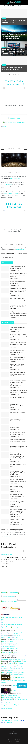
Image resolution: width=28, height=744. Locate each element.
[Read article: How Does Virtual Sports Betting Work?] (5, 466)
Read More (4, 566)
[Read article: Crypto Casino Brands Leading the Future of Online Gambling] (5, 300)
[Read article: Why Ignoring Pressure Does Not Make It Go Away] (5, 268)
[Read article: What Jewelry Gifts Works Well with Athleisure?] (5, 414)
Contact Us (16, 733)
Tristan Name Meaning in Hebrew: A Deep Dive (16, 420)
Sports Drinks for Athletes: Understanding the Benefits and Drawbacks (18, 487)
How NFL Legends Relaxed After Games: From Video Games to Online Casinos (18, 275)
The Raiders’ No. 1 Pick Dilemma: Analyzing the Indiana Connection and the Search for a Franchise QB (18, 291)
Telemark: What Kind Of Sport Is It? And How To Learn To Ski (18, 305)
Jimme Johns (6, 563)
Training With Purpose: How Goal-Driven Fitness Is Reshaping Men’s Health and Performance (18, 313)
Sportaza (9, 722)
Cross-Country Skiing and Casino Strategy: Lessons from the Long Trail (18, 335)
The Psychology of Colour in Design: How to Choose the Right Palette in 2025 (17, 521)
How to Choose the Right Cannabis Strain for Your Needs (18, 480)
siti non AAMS (14, 720)
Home (4, 732)
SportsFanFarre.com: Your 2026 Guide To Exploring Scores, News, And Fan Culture (13, 51)
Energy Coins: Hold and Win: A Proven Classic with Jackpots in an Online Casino (18, 374)
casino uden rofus (5, 720)
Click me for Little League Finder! (15, 235)
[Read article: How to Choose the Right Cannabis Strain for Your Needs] (5, 481)
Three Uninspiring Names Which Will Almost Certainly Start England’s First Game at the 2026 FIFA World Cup (18, 383)
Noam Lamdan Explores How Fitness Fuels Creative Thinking (18, 358)
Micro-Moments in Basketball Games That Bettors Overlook (17, 440)
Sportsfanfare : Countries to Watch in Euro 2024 (15, 5)
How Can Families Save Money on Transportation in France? (17, 433)
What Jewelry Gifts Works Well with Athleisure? (17, 413)
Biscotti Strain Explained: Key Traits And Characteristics (17, 398)
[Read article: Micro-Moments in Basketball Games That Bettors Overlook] (5, 441)
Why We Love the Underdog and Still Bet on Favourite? (18, 447)
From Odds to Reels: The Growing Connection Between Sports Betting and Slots (17, 327)
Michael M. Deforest (15, 524)
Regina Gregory (14, 476)
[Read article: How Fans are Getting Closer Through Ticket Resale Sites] (5, 496)
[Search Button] (26, 2)
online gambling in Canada (11, 193)
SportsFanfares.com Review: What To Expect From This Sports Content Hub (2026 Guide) (13, 36)
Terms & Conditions (11, 732)
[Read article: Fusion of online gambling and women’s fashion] (5, 283)
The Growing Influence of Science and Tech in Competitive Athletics (18, 391)
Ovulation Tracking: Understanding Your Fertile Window (17, 405)
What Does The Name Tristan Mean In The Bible (17, 426)
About (10, 733)
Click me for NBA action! (15, 109)
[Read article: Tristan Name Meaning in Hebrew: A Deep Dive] (5, 421)
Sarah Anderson (14, 278)
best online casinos (15, 178)
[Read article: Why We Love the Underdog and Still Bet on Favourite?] (5, 448)
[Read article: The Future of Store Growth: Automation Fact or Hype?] (5, 353)
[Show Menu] (1, 2)
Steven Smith (13, 270)
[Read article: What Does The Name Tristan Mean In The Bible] (5, 428)
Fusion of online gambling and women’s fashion (17, 282)
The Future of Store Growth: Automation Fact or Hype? (17, 351)
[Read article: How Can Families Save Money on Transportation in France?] (5, 435)
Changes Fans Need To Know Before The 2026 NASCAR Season (17, 365)
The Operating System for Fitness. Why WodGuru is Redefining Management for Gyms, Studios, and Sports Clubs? (17, 456)
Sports (4, 18)
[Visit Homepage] (14, 2)
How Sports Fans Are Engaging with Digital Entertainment (12, 68)
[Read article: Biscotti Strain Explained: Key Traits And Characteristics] (5, 399)
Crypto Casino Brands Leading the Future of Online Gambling (17, 299)
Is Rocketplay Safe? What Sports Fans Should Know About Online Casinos (18, 344)
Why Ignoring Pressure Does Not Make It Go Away (17, 267)
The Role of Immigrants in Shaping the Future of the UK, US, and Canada (17, 472)
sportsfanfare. (7, 536)
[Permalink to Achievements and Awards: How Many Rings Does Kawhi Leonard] (14, 160)
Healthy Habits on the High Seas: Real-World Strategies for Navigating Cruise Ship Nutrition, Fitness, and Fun (18, 512)
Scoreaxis (11, 257)
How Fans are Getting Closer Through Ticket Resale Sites (17, 495)
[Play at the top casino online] (9, 693)
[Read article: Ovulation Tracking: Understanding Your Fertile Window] (5, 406)
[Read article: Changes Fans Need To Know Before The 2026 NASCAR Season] (5, 366)
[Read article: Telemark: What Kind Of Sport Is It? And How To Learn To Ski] (5, 307)
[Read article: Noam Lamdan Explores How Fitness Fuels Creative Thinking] (5, 359)
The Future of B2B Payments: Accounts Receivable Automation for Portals (18, 502)
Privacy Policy (21, 732)
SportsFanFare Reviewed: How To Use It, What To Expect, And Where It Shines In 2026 (14, 559)
